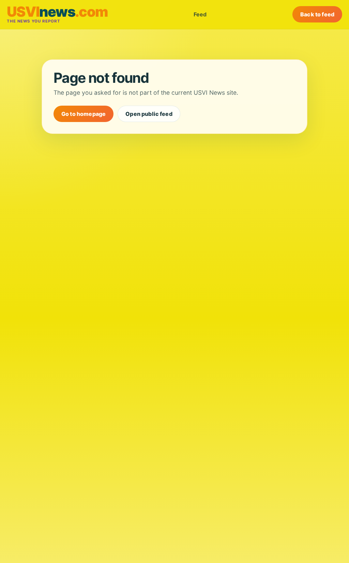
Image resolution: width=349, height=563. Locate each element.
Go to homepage (83, 113)
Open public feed (148, 113)
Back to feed (317, 14)
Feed (200, 14)
